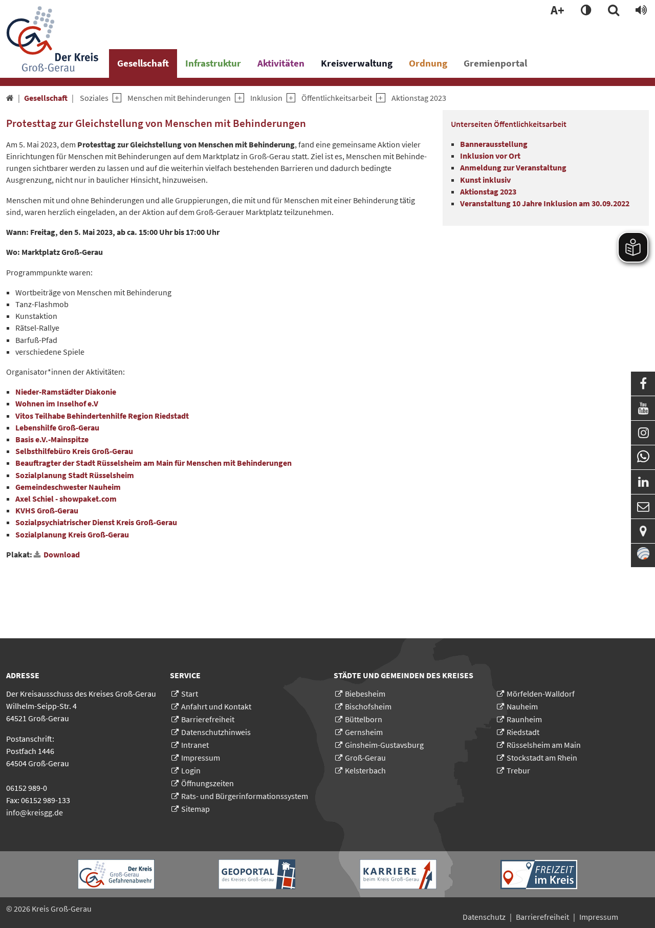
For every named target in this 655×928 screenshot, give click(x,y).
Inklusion (266, 98)
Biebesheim (365, 693)
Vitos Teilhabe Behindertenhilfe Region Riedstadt (102, 416)
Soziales (94, 98)
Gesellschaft (143, 63)
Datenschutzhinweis (216, 732)
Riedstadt (523, 732)
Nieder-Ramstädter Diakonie (65, 391)
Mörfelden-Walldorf (541, 693)
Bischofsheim (368, 706)
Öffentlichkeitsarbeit (336, 98)
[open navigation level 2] (114, 98)
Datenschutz (484, 917)
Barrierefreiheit (207, 719)
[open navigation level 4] (288, 98)
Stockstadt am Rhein (542, 757)
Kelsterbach (365, 770)
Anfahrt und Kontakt (216, 706)
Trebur (518, 770)
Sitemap (195, 809)
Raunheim (524, 719)
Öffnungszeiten (207, 783)
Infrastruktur (213, 63)
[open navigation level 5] (378, 98)
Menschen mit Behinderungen (179, 98)
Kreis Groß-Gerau (62, 908)
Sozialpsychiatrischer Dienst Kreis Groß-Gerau (96, 522)
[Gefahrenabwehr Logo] (116, 874)
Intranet (195, 745)
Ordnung (428, 63)
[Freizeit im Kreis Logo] (538, 874)
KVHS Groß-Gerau (46, 510)
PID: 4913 (113, 908)
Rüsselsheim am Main (544, 745)
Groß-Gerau (365, 757)
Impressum (200, 757)
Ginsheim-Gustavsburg (384, 745)
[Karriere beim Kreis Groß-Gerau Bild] (398, 874)
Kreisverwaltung (356, 63)
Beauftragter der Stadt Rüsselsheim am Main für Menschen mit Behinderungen (153, 463)
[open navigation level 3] (237, 98)
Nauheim (522, 706)
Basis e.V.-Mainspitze (52, 439)
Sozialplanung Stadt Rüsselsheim (74, 475)
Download (61, 554)
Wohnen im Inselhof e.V (56, 403)
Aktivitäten (280, 63)
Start (189, 693)
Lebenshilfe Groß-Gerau (57, 427)
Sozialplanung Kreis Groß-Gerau (72, 534)
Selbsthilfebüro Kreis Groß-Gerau (75, 451)
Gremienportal (495, 63)
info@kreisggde (34, 812)
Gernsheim (364, 732)
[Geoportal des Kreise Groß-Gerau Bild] (257, 874)
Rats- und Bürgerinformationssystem (244, 796)
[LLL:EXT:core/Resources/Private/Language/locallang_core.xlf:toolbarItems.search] (613, 10)
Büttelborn (363, 719)
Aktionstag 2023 (418, 98)
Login (191, 770)
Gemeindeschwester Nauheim (68, 487)
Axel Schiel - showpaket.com (66, 498)
